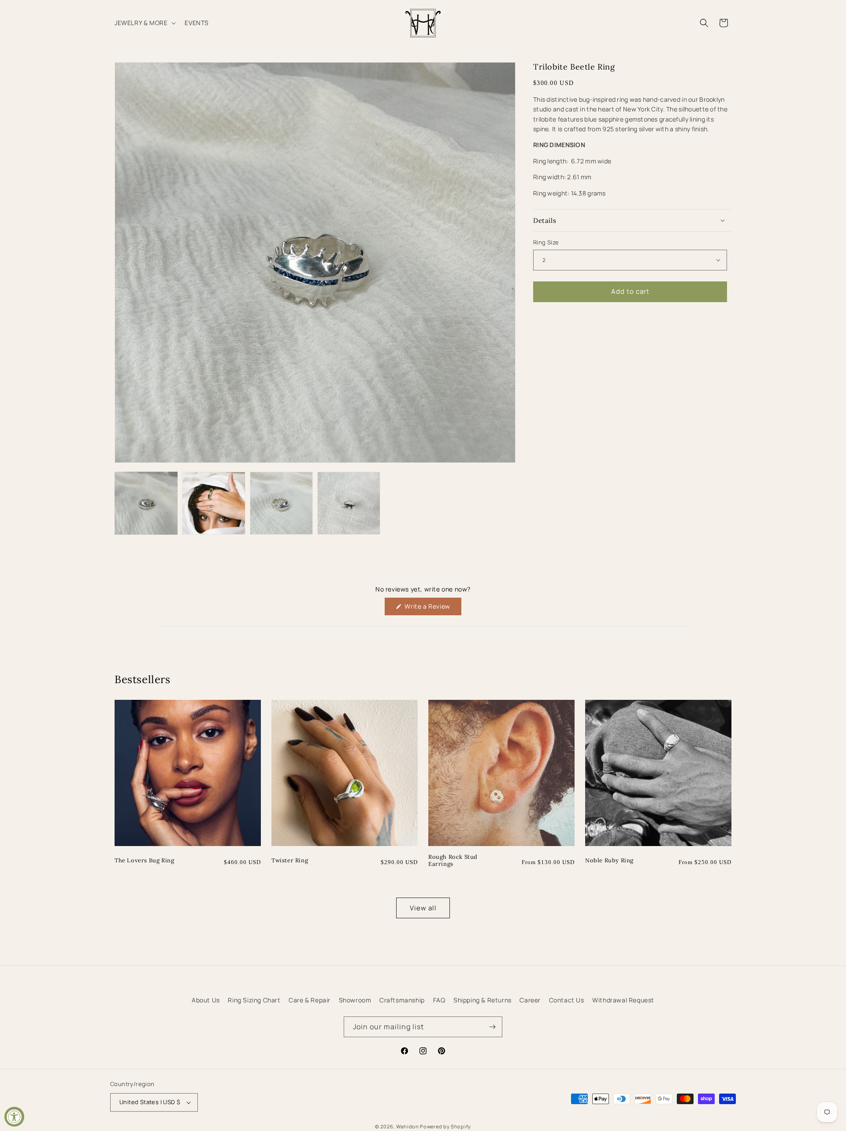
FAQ (439, 1000)
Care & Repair (309, 1000)
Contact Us (566, 1000)
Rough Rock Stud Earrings (453, 861)
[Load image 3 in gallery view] (281, 503)
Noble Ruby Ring (609, 860)
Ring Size (546, 242)
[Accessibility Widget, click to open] (14, 1117)
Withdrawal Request (623, 1000)
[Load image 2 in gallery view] (213, 503)
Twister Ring (289, 860)
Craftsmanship (402, 1000)
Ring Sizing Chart (254, 1000)
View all (423, 908)
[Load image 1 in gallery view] (146, 503)
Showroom (355, 1000)
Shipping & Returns (482, 1000)
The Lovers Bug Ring (144, 860)
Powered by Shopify (445, 1126)
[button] (144, 23)
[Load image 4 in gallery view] (348, 503)
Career (530, 1000)
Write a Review (432, 608)
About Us (206, 1000)
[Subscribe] (492, 1026)
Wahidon (407, 1126)
